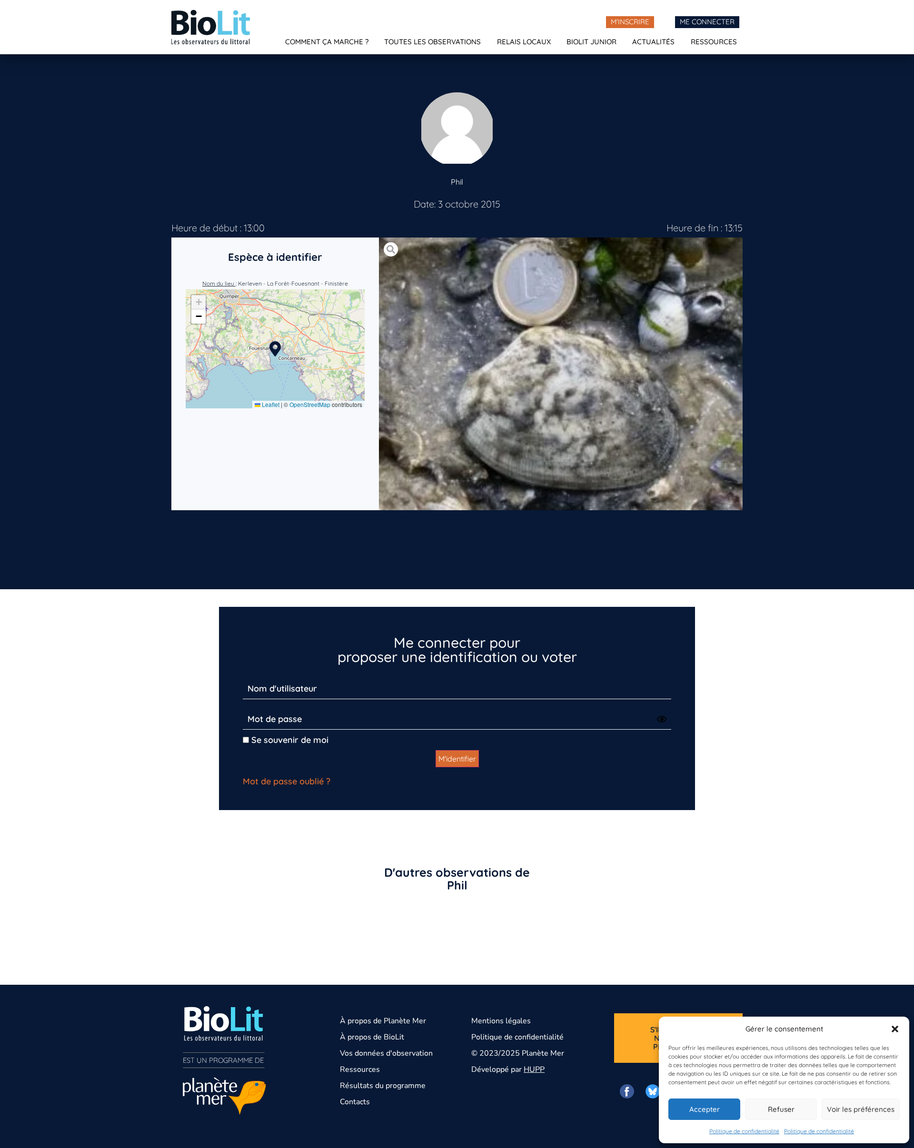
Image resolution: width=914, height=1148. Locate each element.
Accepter (704, 1109)
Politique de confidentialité (744, 1131)
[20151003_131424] (561, 374)
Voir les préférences (860, 1109)
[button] (895, 1029)
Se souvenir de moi (288, 739)
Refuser (781, 1109)
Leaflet (269, 404)
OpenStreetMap (309, 404)
